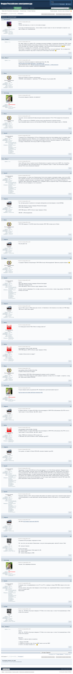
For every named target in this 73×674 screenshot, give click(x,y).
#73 (70, 258)
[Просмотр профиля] (9, 23)
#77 (70, 344)
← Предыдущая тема (52, 654)
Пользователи (25, 8)
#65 (70, 93)
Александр (6, 93)
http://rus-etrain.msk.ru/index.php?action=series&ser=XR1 (31, 392)
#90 (70, 626)
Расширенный (72, 8)
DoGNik (5, 536)
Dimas (5, 73)
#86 (70, 536)
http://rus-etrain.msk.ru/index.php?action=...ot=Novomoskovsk (45, 64)
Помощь (69, 4)
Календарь (32, 8)
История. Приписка (60, 654)
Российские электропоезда (7, 8)
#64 (70, 73)
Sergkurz (6, 198)
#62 (70, 39)
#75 (70, 303)
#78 (70, 366)
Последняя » (20, 13)
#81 (70, 425)
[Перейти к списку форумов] (16, 3)
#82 (70, 447)
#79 (70, 385)
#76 (70, 322)
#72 (70, 239)
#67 (70, 133)
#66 (70, 113)
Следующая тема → (68, 654)
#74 (70, 278)
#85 (70, 517)
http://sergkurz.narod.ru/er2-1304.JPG (31, 521)
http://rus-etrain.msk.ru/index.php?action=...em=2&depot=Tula (31, 63)
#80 (70, 406)
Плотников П (7, 19)
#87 (70, 560)
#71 (70, 220)
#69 (70, 173)
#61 (70, 19)
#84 (70, 491)
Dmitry (5, 322)
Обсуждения (17, 8)
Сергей (5, 133)
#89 (70, 606)
